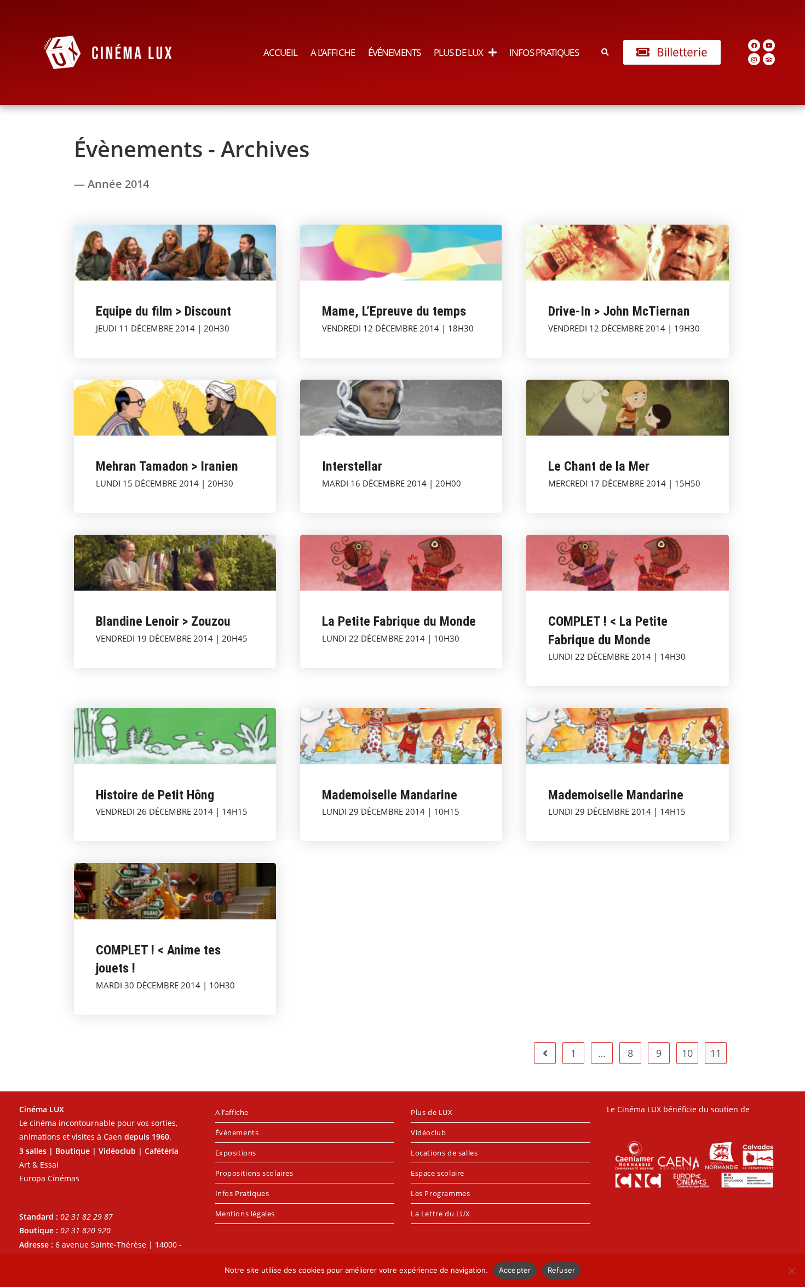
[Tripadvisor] (769, 59)
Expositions (236, 1153)
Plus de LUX (458, 52)
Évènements (237, 1132)
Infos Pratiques (544, 52)
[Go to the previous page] (545, 1053)
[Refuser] (791, 1270)
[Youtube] (769, 45)
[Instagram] (754, 59)
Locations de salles (444, 1153)
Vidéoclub (428, 1132)
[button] (605, 52)
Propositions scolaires (254, 1173)
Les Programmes (440, 1193)
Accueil (280, 52)
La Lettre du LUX (440, 1214)
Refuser (562, 1270)
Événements (394, 52)
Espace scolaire (437, 1173)
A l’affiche (333, 52)
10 (687, 1053)
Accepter (515, 1270)
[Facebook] (754, 45)
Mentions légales (245, 1214)
